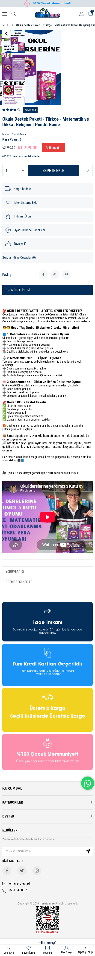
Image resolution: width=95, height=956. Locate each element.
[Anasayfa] (7, 25)
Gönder (88, 851)
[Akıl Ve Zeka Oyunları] (12, 25)
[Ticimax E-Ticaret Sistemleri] (47, 943)
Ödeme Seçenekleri (19, 582)
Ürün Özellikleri (18, 290)
